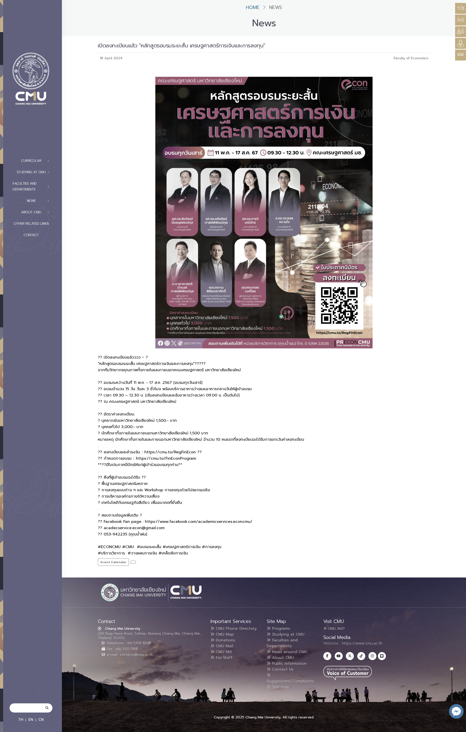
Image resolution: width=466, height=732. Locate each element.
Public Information (289, 663)
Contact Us (282, 669)
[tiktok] (361, 656)
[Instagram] (372, 656)
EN (30, 719)
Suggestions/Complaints (290, 681)
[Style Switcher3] (460, 8)
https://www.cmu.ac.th (362, 643)
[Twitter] (350, 656)
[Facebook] (327, 656)
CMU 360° (336, 628)
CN (41, 719)
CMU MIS (223, 652)
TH (20, 719)
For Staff (223, 658)
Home (252, 7)
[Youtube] (339, 656)
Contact (31, 235)
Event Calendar (113, 562)
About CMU (282, 658)
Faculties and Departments (282, 643)
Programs (280, 628)
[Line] (382, 656)
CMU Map (224, 634)
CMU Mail (223, 646)
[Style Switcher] (460, 20)
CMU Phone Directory (235, 628)
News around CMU (289, 652)
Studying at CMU (287, 634)
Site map (280, 687)
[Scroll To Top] (457, 726)
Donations (224, 640)
